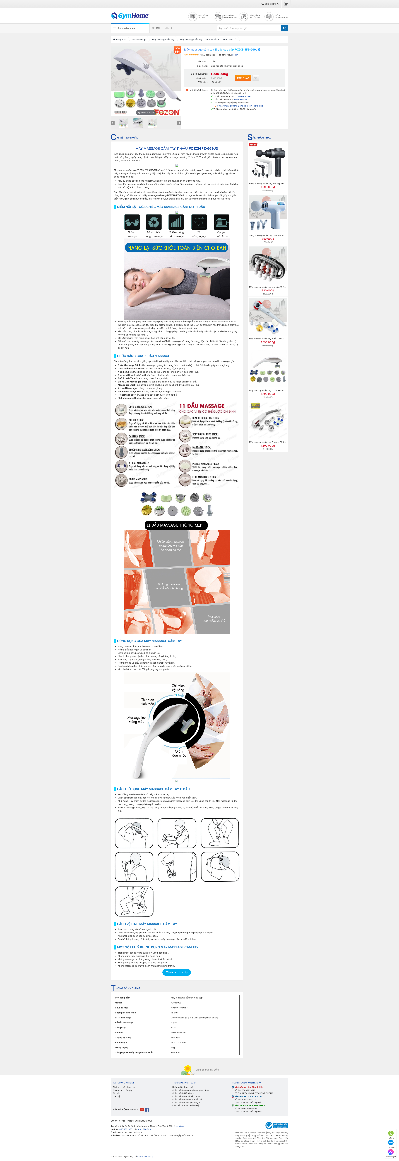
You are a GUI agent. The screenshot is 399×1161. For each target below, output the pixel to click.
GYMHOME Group (145, 1156)
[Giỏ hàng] (286, 4)
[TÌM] (284, 28)
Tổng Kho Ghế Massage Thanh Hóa (272, 1138)
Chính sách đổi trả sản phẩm (186, 1096)
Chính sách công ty (122, 1090)
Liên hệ (116, 1096)
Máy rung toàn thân (245, 1141)
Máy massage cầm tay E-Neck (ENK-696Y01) (270, 442)
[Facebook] (147, 1109)
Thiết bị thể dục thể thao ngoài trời (271, 1141)
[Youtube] (142, 1109)
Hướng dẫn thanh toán (183, 1087)
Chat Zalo (391, 1147)
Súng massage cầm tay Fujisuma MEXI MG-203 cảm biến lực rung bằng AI (285, 235)
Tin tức (116, 1093)
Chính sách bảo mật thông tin (186, 1102)
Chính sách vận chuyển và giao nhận (190, 1090)
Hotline (391, 1138)
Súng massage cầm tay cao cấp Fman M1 (269, 183)
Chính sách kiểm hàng (183, 1093)
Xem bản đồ (179, 1126)
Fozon (235, 55)
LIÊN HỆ (168, 28)
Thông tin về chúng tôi (124, 1087)
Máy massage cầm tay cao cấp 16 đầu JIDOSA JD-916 (275, 287)
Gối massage (249, 1138)
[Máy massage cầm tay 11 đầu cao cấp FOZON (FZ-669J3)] (123, 123)
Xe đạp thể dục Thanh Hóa (262, 1135)
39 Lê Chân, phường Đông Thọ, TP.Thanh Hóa (240, 106)
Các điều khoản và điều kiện (186, 1105)
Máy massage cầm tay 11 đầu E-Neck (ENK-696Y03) (274, 390)
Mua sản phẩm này (178, 972)
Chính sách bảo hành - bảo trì (187, 1099)
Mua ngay (243, 78)
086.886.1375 (271, 3)
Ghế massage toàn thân (254, 1133)
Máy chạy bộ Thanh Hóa (246, 1144)
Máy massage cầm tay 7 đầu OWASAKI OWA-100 (273, 338)
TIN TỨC (156, 28)
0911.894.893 (144, 1129)
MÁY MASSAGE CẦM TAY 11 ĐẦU (176, 148)
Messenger (391, 1157)
